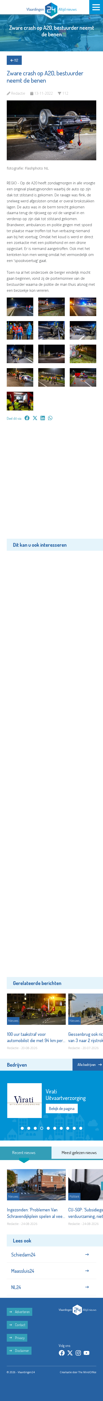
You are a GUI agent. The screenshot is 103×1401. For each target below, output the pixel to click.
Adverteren (22, 1312)
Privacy (19, 1338)
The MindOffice (87, 1372)
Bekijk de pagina (61, 1108)
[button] (22, 1128)
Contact (19, 1325)
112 (16, 60)
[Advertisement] (51, 483)
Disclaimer (21, 1350)
